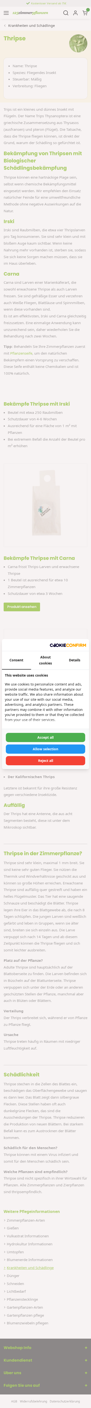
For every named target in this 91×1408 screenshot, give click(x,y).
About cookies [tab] (45, 660)
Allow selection (45, 749)
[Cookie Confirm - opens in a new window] (68, 645)
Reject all (45, 760)
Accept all (45, 737)
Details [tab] (74, 660)
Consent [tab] (16, 660)
